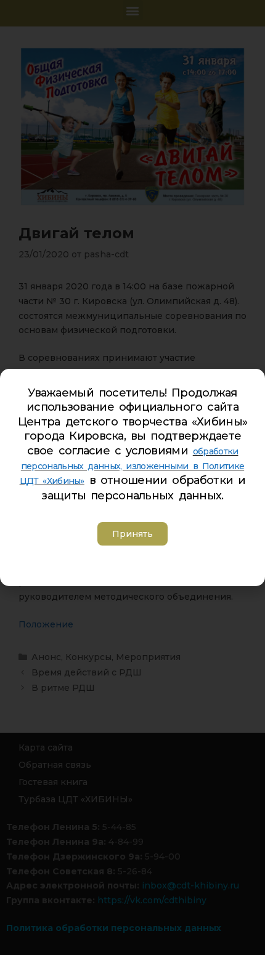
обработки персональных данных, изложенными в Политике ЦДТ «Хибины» (132, 466)
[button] (132, 534)
